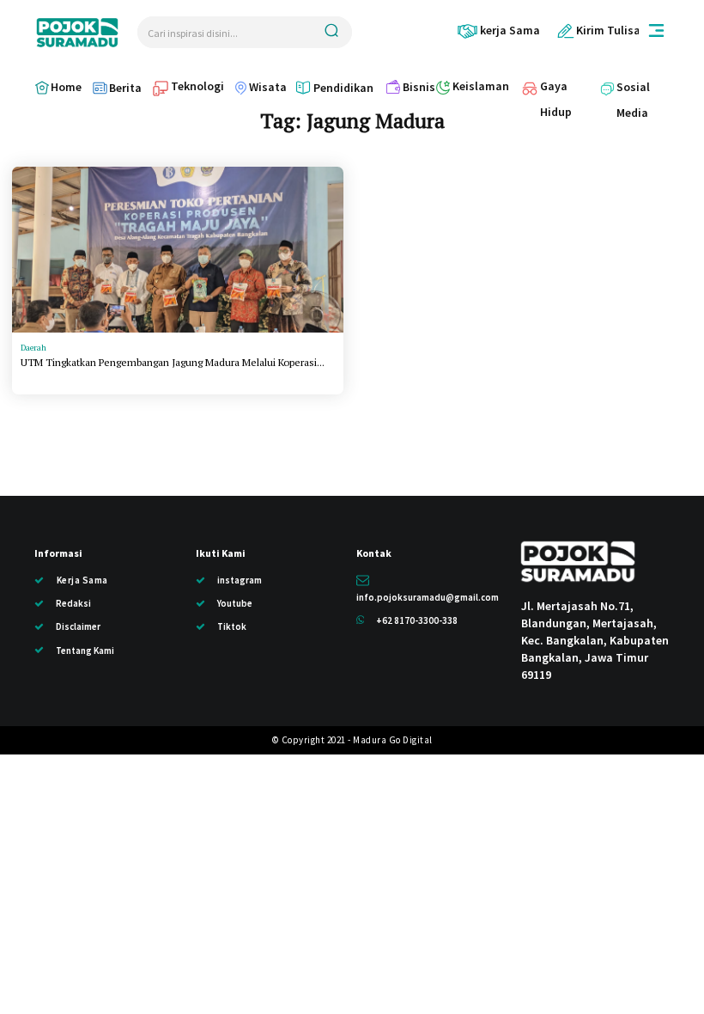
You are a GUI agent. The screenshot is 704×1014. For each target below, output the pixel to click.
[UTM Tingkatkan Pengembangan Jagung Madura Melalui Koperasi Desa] (177, 250)
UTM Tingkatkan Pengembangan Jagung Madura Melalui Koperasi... (173, 362)
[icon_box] (498, 30)
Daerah (33, 347)
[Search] (331, 32)
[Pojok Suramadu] (77, 32)
